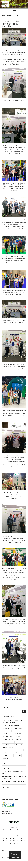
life (9, 733)
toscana (10, 755)
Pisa (21, 744)
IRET (18, 731)
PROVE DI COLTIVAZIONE (9, 750)
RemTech (20, 750)
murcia (11, 742)
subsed (5, 755)
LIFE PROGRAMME (17, 733)
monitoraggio (18, 739)
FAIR (4, 731)
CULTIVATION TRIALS (13, 725)
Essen (15, 728)
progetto (5, 747)
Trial (15, 755)
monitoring (5, 742)
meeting (5, 739)
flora (14, 731)
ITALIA (23, 731)
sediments (10, 752)
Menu (14, 10)
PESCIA (16, 744)
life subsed (5, 736)
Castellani (15, 720)
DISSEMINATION (7, 728)
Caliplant (9, 720)
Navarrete (17, 742)
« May (3, 850)
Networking (6, 744)
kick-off (5, 733)
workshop (5, 758)
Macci (11, 736)
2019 (4, 720)
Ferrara (9, 731)
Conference (20, 723)
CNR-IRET (5, 723)
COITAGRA (13, 723)
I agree (15, 857)
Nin (11, 744)
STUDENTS (18, 752)
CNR (21, 720)
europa (20, 728)
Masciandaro (18, 736)
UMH (19, 755)
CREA (4, 725)
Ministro (11, 739)
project (11, 747)
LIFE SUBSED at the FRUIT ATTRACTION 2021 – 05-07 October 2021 (11, 24)
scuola (4, 752)
